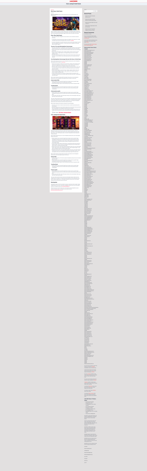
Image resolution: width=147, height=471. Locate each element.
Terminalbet (86, 115)
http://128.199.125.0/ (87, 240)
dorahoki (92, 44)
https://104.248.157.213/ (88, 208)
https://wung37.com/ (87, 233)
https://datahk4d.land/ (87, 280)
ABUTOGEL (86, 73)
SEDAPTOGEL (86, 75)
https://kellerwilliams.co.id (88, 336)
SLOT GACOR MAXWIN (87, 79)
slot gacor (85, 446)
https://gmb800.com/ (87, 286)
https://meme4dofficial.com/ (88, 152)
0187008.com (86, 88)
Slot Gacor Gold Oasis (56, 11)
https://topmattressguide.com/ (89, 182)
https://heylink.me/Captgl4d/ (88, 53)
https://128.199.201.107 (87, 333)
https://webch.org (87, 314)
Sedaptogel (86, 108)
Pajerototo (86, 111)
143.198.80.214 (86, 337)
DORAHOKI (86, 85)
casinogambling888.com (65, 186)
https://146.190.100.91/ (87, 139)
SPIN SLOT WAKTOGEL (87, 162)
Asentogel (85, 112)
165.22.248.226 (86, 338)
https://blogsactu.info (87, 328)
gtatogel (85, 61)
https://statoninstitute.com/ (88, 263)
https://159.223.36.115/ (87, 209)
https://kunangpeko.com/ (88, 230)
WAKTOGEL (86, 66)
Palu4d (85, 113)
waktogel (85, 190)
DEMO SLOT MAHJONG (88, 83)
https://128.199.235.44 (87, 55)
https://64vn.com (87, 326)
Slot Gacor (86, 101)
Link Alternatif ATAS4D (87, 151)
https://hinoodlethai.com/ (88, 179)
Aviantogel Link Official (89, 407)
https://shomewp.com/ (87, 177)
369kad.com (86, 300)
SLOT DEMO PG (86, 84)
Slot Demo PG (86, 103)
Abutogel (85, 107)
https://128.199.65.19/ (87, 99)
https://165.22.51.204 (87, 56)
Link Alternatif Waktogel (88, 130)
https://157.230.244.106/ (88, 137)
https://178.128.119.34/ (87, 200)
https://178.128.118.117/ (87, 254)
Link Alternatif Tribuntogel (90, 401)
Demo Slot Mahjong (87, 102)
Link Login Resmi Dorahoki (90, 406)
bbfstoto (85, 188)
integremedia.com (87, 284)
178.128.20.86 (86, 342)
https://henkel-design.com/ (88, 176)
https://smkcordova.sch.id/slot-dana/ (90, 308)
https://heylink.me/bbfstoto (88, 183)
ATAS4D (87, 42)
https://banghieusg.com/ (88, 185)
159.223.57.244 (86, 340)
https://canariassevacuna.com (89, 290)
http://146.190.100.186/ (87, 149)
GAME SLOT (52, 9)
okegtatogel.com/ (87, 281)
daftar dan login (91, 393)
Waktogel (85, 104)
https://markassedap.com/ (88, 160)
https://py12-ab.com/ (87, 178)
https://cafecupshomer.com (88, 313)
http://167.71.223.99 (87, 279)
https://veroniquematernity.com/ (89, 352)
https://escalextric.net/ (87, 180)
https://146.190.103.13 (87, 332)
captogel (85, 242)
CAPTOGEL (86, 81)
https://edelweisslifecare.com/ (89, 355)
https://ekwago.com (87, 325)
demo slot (85, 460)
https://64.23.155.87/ (87, 211)
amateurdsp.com (87, 236)
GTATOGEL (86, 76)
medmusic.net (86, 187)
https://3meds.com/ (87, 354)
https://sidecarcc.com (87, 51)
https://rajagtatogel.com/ (88, 217)
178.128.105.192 (86, 339)
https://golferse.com (87, 315)
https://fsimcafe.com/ (87, 305)
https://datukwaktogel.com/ (88, 155)
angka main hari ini (87, 213)
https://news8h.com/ (87, 175)
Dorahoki (85, 105)
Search (85, 9)
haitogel (85, 360)
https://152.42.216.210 (87, 278)
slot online (85, 456)
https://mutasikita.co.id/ (88, 276)
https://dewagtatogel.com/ (88, 216)
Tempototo (86, 110)
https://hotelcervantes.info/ (88, 181)
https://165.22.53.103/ (87, 301)
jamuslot (85, 241)
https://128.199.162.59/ (87, 210)
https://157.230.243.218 (88, 335)
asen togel (86, 350)
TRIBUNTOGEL (86, 165)
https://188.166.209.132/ (88, 140)
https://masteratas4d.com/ (88, 157)
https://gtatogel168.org (87, 59)
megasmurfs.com (87, 312)
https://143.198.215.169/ (88, 64)
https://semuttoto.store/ (88, 156)
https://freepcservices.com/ (88, 174)
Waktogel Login (86, 129)
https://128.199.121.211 (87, 277)
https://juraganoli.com (87, 60)
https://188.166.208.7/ (87, 132)
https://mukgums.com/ (87, 186)
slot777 (85, 462)
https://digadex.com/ (87, 158)
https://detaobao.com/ (87, 227)
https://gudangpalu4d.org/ (88, 454)
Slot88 (85, 127)
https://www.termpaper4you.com (89, 50)
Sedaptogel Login (87, 133)
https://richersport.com (87, 288)
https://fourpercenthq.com (88, 316)
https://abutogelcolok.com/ (88, 154)
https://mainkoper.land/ (87, 448)
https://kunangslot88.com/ (88, 228)
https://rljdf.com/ (86, 264)
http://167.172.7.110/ (87, 131)
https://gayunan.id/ (87, 285)
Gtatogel (85, 109)
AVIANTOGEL (86, 77)
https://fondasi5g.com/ (87, 232)
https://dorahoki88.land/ (88, 303)
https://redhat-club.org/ (88, 91)
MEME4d (94, 390)
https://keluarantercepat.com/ (88, 52)
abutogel (85, 434)
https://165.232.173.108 (88, 57)
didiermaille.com (86, 329)
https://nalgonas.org (87, 287)
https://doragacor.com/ (87, 153)
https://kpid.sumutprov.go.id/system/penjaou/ (91, 307)
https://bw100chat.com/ (88, 306)
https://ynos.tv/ (86, 262)
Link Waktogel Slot (88, 404)
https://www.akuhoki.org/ (88, 231)
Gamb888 (72, 40)
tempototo (86, 357)
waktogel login (86, 450)
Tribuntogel (86, 124)
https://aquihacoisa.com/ (88, 258)
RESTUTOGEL (86, 78)
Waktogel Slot (93, 413)
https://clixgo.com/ (87, 310)
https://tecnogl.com (87, 327)
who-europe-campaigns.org (88, 90)
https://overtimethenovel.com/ (89, 351)
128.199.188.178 (86, 341)
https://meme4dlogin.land (88, 283)
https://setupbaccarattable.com (89, 289)
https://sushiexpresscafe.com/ (89, 363)
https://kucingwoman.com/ (88, 229)
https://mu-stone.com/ (87, 353)
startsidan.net (86, 86)
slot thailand (86, 201)
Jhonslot (85, 116)
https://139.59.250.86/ (87, 142)
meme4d (85, 224)
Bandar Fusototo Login (87, 80)
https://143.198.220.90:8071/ (88, 309)
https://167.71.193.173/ (87, 302)
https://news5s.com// (87, 304)
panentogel (86, 189)
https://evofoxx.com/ (87, 166)
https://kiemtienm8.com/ (88, 282)
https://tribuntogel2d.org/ (88, 452)
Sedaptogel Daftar (87, 134)
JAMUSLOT (86, 204)
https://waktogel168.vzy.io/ (88, 100)
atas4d (85, 191)
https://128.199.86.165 (87, 54)
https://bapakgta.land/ (87, 65)
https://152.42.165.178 (87, 58)
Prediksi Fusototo (87, 89)
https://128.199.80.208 (87, 331)
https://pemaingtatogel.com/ (88, 215)
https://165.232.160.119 (88, 334)
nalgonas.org (86, 87)
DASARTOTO (86, 82)
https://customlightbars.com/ (88, 356)
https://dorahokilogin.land (88, 317)
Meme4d (85, 106)
